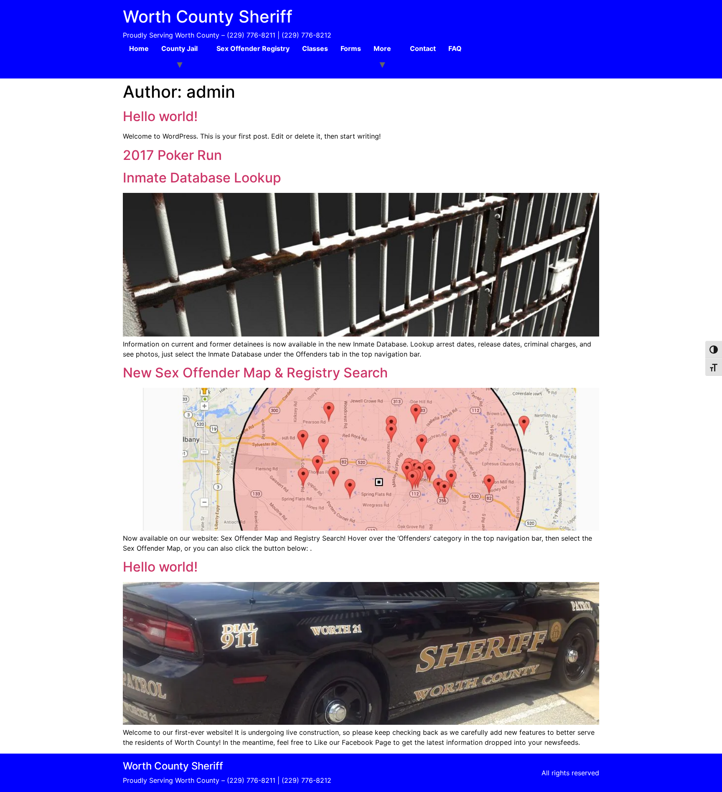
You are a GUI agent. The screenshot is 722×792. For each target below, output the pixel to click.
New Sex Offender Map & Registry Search (255, 372)
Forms (351, 48)
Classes (315, 48)
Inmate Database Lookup (202, 178)
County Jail (179, 48)
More (382, 48)
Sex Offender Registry (253, 48)
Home (139, 48)
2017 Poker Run (172, 155)
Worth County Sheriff (207, 16)
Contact (423, 48)
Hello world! (160, 116)
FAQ (455, 48)
